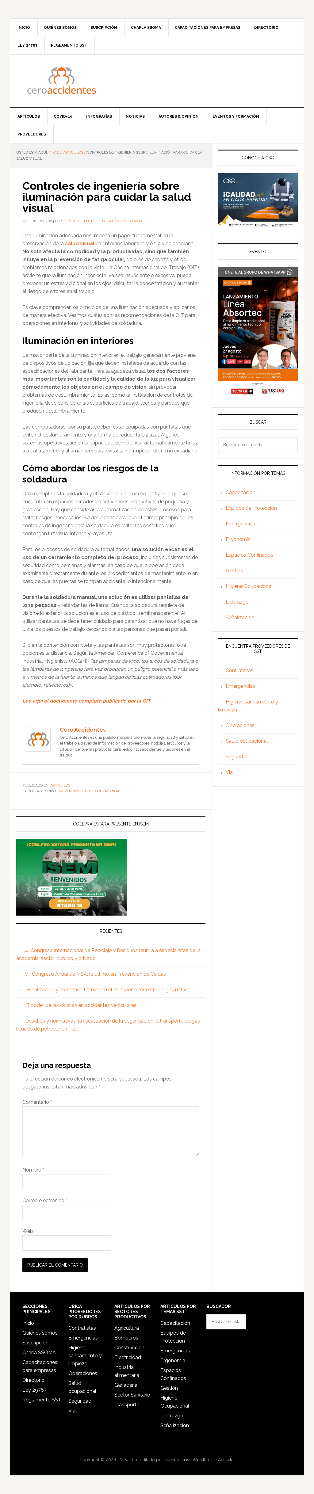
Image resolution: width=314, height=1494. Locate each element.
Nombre (33, 1170)
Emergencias (240, 524)
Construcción (129, 1348)
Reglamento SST (41, 1400)
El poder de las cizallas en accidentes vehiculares (80, 1005)
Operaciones (240, 725)
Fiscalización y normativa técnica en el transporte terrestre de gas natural (108, 990)
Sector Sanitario (132, 1395)
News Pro (129, 1459)
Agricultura (126, 1328)
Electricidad (127, 1357)
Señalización (240, 617)
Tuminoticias (176, 1459)
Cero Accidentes (157, 80)
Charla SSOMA (39, 1352)
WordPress (204, 1459)
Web (27, 1231)
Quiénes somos (40, 1333)
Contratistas (239, 670)
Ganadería (125, 1385)
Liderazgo (237, 602)
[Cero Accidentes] (38, 749)
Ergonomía (238, 539)
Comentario (37, 1102)
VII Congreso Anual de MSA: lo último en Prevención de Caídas (95, 974)
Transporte (126, 1405)
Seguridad (237, 757)
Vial (230, 772)
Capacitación (240, 492)
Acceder (226, 1459)
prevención (69, 791)
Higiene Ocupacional (249, 586)
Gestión (234, 571)
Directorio (33, 1380)
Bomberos (126, 1338)
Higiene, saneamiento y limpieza (85, 1355)
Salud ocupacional (247, 741)
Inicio (28, 1323)
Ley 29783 (34, 1390)
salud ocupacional (101, 791)
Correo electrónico (44, 1200)
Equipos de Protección (251, 508)
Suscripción (35, 1343)
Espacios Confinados (249, 555)
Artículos (60, 785)
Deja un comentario (122, 221)
